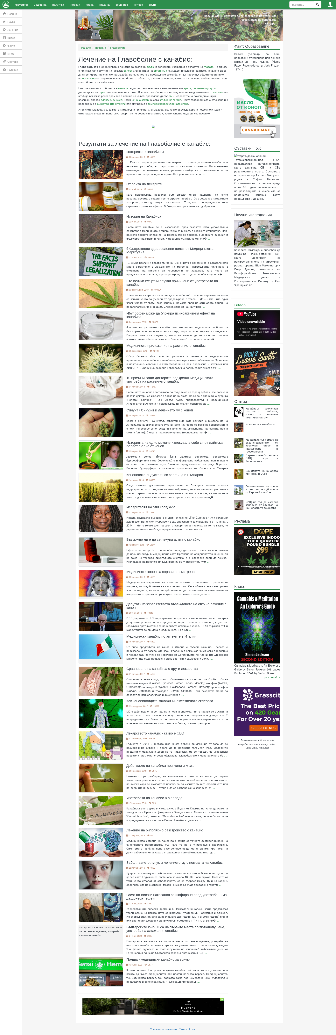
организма (160, 70)
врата (187, 88)
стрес (102, 92)
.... (203, 174)
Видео (240, 305)
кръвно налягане (170, 100)
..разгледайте (271, 677)
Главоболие (117, 47)
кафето (218, 92)
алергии (106, 100)
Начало (86, 47)
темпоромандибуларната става (168, 103)
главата (209, 67)
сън (171, 96)
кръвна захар (140, 100)
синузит (117, 100)
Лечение (100, 47)
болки (151, 67)
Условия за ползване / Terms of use (172, 1029)
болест (127, 70)
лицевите (199, 88)
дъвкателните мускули (111, 103)
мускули (210, 88)
